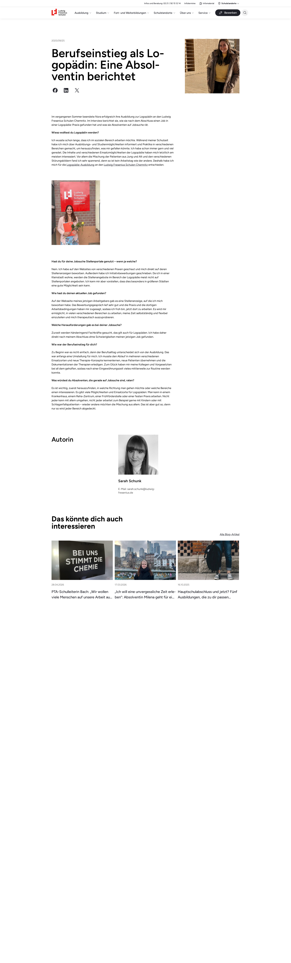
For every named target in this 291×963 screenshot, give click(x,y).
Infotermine (190, 3)
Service (203, 12)
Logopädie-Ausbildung (80, 164)
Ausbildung (81, 12)
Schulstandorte (163, 12)
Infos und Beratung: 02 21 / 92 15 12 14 (162, 3)
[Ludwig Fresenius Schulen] (59, 13)
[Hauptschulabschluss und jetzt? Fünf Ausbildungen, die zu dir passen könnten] (208, 560)
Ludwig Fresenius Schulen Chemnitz (126, 164)
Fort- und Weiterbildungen (130, 12)
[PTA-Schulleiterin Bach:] (82, 560)
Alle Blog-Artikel (229, 534)
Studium (101, 12)
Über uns (185, 12)
